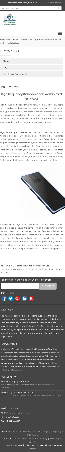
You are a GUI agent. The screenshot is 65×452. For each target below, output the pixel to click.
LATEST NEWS (9, 376)
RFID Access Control (23, 438)
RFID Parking (41, 438)
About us (7, 310)
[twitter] (10, 298)
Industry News (26, 39)
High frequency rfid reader (13, 132)
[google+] (17, 298)
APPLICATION (9, 343)
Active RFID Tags (40, 431)
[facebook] (4, 298)
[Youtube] (31, 298)
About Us (7, 61)
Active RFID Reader (21, 431)
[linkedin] (24, 298)
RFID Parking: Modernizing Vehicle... (18, 392)
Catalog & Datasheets (15, 74)
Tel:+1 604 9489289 (52, 2)
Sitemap (32, 449)
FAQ (5, 67)
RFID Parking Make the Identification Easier (30, 266)
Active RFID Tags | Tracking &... (16, 381)
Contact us (9, 407)
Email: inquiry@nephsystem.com (22, 2)
